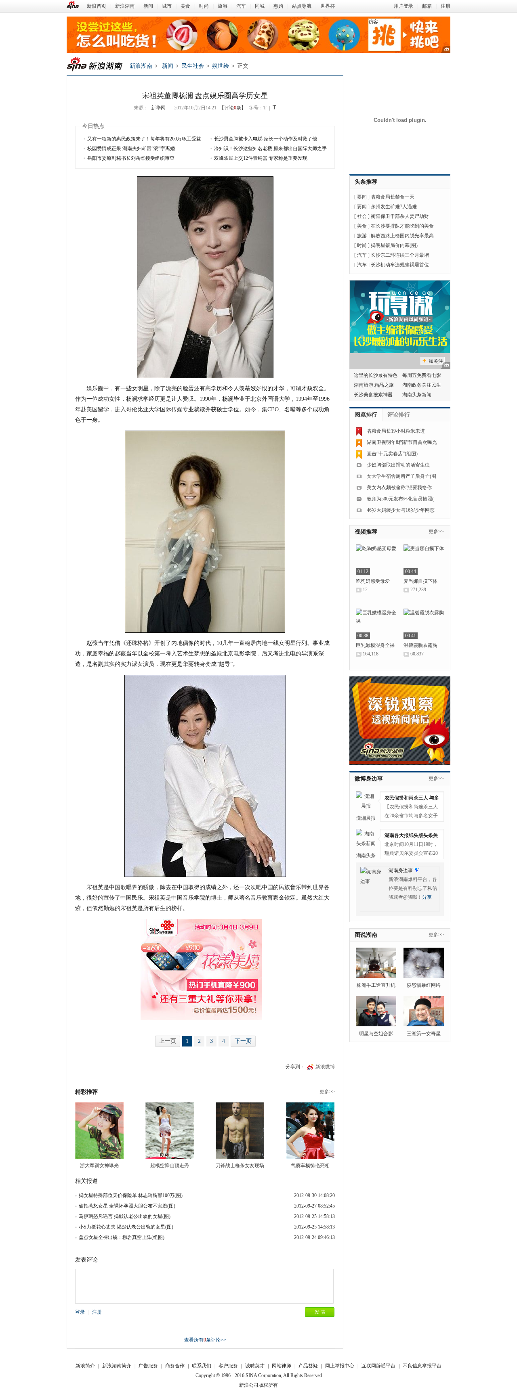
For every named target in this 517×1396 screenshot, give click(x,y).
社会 (362, 216)
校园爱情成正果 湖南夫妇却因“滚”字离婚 (131, 148)
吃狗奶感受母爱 (373, 581)
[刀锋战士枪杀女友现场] (240, 1130)
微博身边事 (369, 779)
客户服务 (228, 1366)
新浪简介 (85, 1366)
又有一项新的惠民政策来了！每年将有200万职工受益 (144, 139)
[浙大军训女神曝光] (99, 1130)
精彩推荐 (86, 1092)
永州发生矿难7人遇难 (394, 206)
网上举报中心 (339, 1366)
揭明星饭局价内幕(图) (394, 245)
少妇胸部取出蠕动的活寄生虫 (398, 465)
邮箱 (427, 6)
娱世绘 (220, 66)
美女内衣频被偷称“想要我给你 (399, 487)
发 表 (320, 1312)
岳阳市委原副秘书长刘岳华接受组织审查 (130, 158)
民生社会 (192, 66)
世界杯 (327, 6)
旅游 (222, 6)
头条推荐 (366, 182)
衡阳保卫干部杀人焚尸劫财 (400, 216)
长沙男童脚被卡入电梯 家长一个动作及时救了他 (265, 139)
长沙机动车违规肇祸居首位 (400, 265)
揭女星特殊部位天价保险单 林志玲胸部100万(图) (131, 1195)
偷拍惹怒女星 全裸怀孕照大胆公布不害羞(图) (127, 1206)
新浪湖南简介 (116, 1366)
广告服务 (148, 1366)
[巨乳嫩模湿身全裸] (376, 624)
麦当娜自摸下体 (420, 581)
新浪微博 (325, 1066)
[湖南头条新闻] (366, 839)
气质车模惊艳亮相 (310, 1165)
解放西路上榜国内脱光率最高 (402, 236)
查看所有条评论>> (205, 1340)
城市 (167, 6)
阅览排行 (366, 415)
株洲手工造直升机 (376, 985)
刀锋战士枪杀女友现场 (240, 1165)
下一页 (243, 1041)
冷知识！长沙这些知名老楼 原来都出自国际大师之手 (270, 148)
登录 (80, 1312)
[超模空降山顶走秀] (169, 1130)
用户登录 (403, 6)
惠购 (278, 6)
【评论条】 (232, 108)
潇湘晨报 (366, 818)
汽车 (241, 6)
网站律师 (281, 1366)
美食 (185, 6)
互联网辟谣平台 (378, 1366)
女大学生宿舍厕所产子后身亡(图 (401, 476)
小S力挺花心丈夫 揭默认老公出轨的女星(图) (126, 1227)
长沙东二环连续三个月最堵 (400, 255)
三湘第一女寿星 (424, 1033)
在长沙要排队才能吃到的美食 (402, 226)
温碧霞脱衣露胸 (420, 645)
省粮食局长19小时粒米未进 (396, 431)
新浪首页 (96, 6)
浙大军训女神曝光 (99, 1165)
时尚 (204, 6)
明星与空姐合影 (376, 1033)
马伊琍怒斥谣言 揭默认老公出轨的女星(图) (124, 1216)
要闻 (362, 197)
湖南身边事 (401, 870)
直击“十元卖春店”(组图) (392, 453)
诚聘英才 (255, 1366)
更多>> (327, 1092)
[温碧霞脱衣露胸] (424, 624)
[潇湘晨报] (366, 801)
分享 (427, 897)
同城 (260, 6)
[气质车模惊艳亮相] (310, 1130)
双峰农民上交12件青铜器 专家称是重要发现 (260, 158)
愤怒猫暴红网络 (424, 985)
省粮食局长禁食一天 (392, 197)
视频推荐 (366, 532)
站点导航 (301, 6)
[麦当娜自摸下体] (424, 559)
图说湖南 (366, 935)
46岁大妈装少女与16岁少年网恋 (401, 510)
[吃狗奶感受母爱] (376, 559)
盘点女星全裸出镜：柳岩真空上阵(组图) (121, 1237)
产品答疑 (308, 1366)
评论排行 (398, 415)
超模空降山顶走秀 (169, 1165)
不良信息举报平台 (422, 1366)
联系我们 (201, 1366)
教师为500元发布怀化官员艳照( (400, 499)
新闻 (148, 6)
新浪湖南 (125, 6)
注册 (445, 6)
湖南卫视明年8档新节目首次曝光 (402, 442)
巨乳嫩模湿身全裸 (375, 645)
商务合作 (175, 1366)
